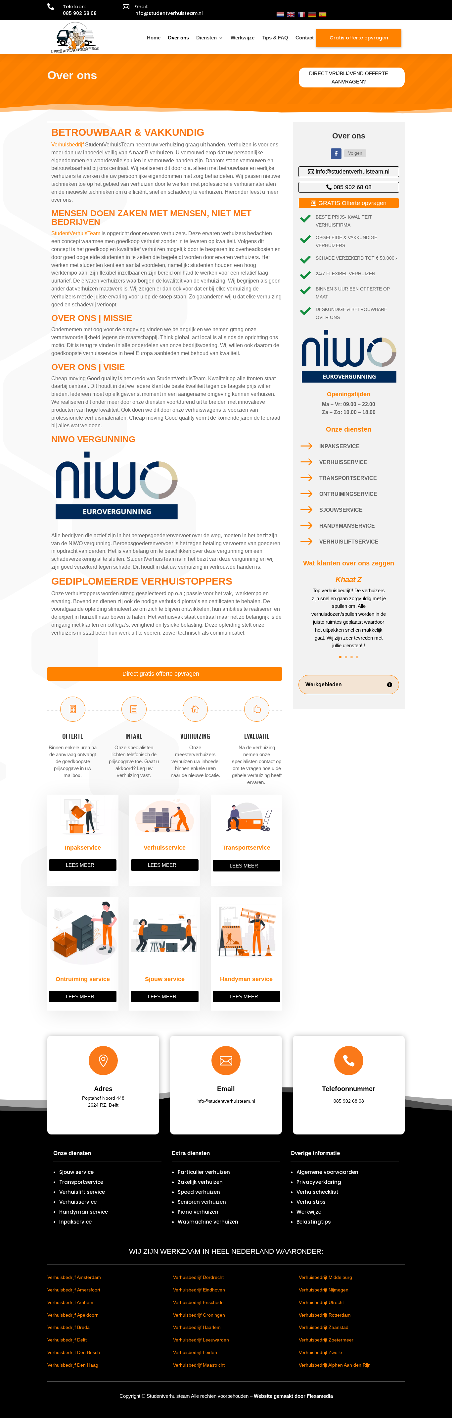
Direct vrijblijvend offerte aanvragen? (348, 78)
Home (153, 37)
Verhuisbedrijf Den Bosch (73, 1352)
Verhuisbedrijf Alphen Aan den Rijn (335, 1365)
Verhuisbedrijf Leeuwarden (201, 1339)
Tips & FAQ (275, 37)
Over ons (178, 37)
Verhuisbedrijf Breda (68, 1327)
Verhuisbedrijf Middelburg (325, 1277)
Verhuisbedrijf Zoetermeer (326, 1339)
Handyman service (83, 1211)
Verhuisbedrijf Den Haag (72, 1365)
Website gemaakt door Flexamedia (293, 1396)
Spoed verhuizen (199, 1191)
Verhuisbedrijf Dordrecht (198, 1277)
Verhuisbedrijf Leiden (195, 1352)
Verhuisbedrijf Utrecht (321, 1302)
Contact (304, 37)
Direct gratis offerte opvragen (160, 673)
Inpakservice (75, 1221)
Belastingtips (313, 1221)
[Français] (301, 14)
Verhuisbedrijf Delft (67, 1339)
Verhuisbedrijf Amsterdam (74, 1277)
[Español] (322, 14)
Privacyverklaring (318, 1182)
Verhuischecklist (317, 1191)
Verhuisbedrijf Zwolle (320, 1352)
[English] (291, 14)
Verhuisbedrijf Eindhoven (199, 1289)
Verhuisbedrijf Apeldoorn (73, 1315)
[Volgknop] (336, 153)
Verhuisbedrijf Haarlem (197, 1327)
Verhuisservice (78, 1201)
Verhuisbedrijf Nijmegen (323, 1289)
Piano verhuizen (198, 1211)
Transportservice (81, 1182)
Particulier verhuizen (204, 1172)
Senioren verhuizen (202, 1201)
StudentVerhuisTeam (75, 233)
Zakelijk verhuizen (200, 1182)
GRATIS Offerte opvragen (352, 203)
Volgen (355, 153)
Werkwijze (242, 37)
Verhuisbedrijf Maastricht (199, 1365)
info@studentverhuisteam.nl (352, 171)
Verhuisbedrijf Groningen (199, 1315)
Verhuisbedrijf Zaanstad (323, 1327)
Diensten (206, 37)
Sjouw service (76, 1172)
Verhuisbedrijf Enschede (198, 1302)
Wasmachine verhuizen (208, 1221)
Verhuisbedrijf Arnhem (70, 1302)
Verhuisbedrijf (67, 144)
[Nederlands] (280, 14)
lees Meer (80, 865)
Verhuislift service (82, 1191)
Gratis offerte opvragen (359, 37)
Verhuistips (311, 1201)
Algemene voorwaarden (327, 1172)
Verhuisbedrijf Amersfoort (73, 1289)
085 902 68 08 (353, 187)
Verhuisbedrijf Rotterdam (325, 1315)
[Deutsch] (312, 14)
